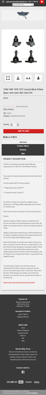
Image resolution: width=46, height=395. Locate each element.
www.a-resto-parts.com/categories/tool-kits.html (19, 282)
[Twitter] (11, 137)
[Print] (9, 137)
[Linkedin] (14, 137)
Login (29, 1)
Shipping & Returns (23, 317)
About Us (23, 335)
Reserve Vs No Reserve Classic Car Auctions (23, 352)
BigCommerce (13, 393)
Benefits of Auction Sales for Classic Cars (23, 357)
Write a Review (8, 109)
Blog (23, 341)
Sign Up (35, 1)
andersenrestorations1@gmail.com (16, 1)
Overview (23, 142)
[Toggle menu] (3, 3)
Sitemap (25, 391)
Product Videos (23, 146)
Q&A (23, 154)
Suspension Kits (23, 333)
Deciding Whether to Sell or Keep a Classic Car (23, 354)
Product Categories (23, 330)
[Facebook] (4, 137)
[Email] (6, 137)
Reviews (23, 150)
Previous (3, 51)
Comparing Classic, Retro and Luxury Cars (23, 359)
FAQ (23, 338)
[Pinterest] (16, 137)
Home (23, 328)
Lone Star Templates (31, 393)
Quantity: (6, 124)
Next (42, 51)
